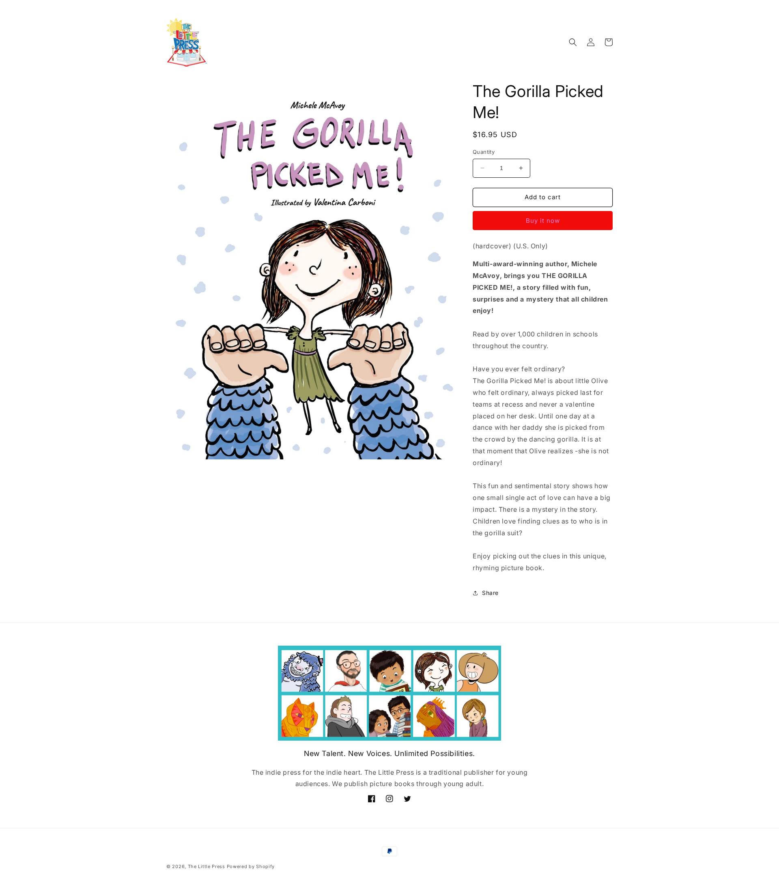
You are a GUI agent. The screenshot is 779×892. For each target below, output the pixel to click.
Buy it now (543, 220)
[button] (573, 42)
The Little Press (206, 866)
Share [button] (490, 592)
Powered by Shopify (251, 866)
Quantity (484, 152)
